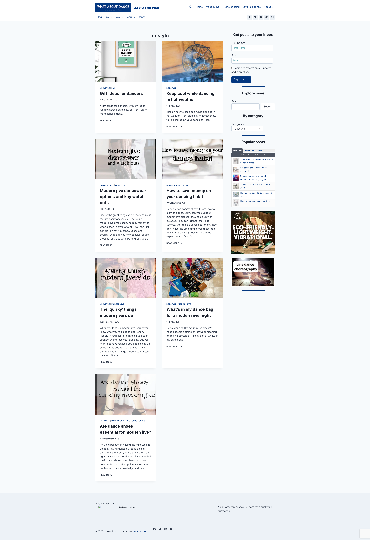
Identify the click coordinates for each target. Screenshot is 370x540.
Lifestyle (105, 88)
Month (258, 155)
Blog (99, 17)
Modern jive (117, 304)
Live (113, 88)
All (265, 155)
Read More (107, 120)
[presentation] (125, 61)
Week (250, 155)
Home (199, 6)
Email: (234, 55)
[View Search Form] (190, 6)
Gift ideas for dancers (121, 93)
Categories (237, 124)
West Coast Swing (136, 421)
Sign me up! (241, 79)
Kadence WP (140, 531)
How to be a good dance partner (255, 201)
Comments (249, 151)
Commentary (107, 185)
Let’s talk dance (252, 6)
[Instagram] (261, 17)
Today (242, 155)
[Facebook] (249, 17)
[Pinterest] (266, 17)
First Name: (238, 42)
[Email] (272, 17)
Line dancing (232, 6)
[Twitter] (255, 17)
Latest (260, 151)
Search (235, 101)
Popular (237, 151)
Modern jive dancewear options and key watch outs (123, 196)
